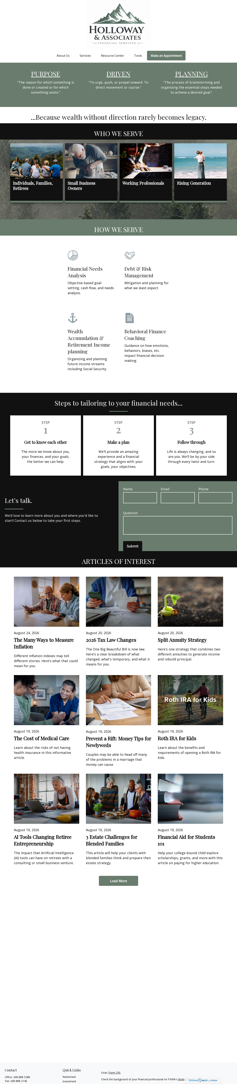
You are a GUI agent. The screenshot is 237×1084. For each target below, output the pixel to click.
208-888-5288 (21, 1077)
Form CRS (115, 1072)
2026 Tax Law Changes (111, 639)
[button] (63, 55)
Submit (132, 546)
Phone (203, 489)
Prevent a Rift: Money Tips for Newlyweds (118, 741)
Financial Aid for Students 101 (186, 840)
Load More (118, 881)
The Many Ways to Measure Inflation (44, 643)
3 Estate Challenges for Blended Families (111, 840)
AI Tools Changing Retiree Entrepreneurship (42, 840)
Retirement (69, 1077)
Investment (69, 1081)
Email (165, 489)
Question (130, 513)
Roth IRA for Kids (177, 738)
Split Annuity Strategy (182, 639)
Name (128, 489)
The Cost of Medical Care (41, 738)
